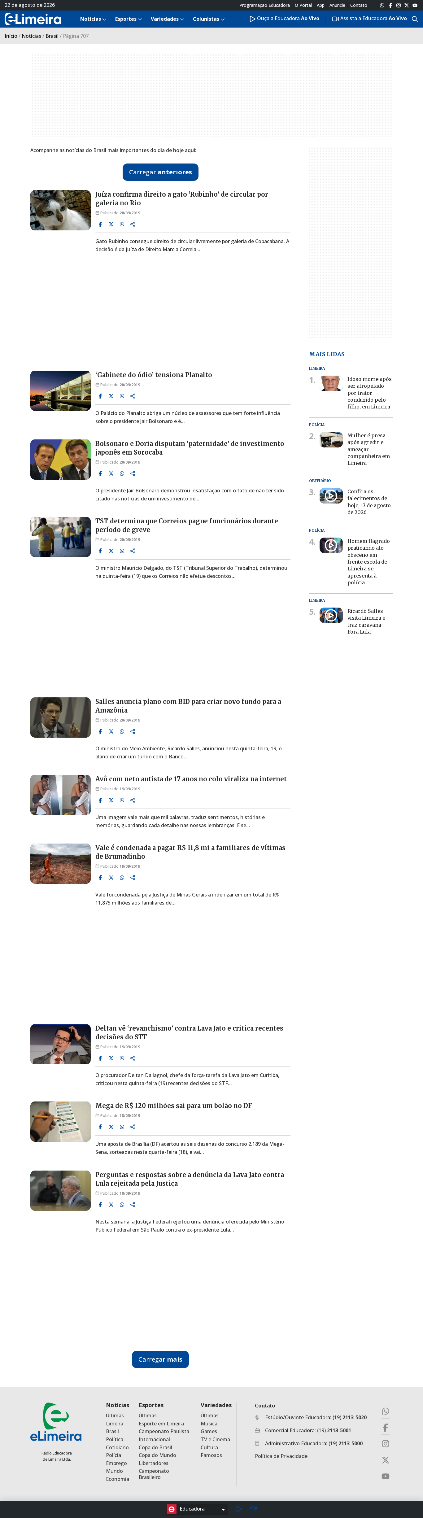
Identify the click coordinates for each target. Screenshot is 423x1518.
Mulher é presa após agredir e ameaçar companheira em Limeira (368, 449)
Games (209, 1431)
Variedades (216, 1405)
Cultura (209, 1447)
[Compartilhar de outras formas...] (132, 224)
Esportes (151, 1405)
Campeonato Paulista (164, 1431)
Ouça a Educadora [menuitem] (287, 18)
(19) (350, 1417)
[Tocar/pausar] (239, 1509)
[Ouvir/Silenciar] (253, 1509)
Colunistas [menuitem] (206, 18)
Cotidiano (117, 1447)
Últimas (115, 1416)
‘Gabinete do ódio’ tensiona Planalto (153, 375)
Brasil (52, 36)
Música (209, 1424)
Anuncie (337, 5)
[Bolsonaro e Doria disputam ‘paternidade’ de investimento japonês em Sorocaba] (60, 459)
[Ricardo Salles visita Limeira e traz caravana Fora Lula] (331, 615)
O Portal (303, 5)
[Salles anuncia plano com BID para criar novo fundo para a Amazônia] (60, 717)
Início (11, 36)
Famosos (211, 1455)
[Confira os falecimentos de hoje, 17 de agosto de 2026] (331, 496)
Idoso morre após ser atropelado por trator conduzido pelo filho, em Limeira (369, 393)
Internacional (154, 1439)
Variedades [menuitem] (165, 18)
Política (114, 1439)
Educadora (192, 1508)
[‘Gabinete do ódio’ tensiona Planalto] (60, 391)
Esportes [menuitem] (126, 18)
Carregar (160, 172)
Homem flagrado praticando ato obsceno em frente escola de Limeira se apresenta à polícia (368, 562)
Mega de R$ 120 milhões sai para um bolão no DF (173, 1106)
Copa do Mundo (157, 1455)
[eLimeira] (55, 1421)
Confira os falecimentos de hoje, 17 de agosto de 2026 (369, 501)
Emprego (116, 1463)
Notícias (31, 36)
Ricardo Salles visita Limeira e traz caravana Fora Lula (366, 621)
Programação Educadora (264, 5)
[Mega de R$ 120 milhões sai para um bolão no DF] (60, 1121)
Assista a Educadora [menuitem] (373, 18)
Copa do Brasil (155, 1447)
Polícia (113, 1455)
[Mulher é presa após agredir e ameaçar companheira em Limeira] (331, 439)
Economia (117, 1479)
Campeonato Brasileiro (154, 1474)
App (321, 5)
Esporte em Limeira (161, 1424)
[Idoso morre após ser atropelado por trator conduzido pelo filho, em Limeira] (331, 383)
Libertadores (153, 1463)
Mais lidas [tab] (327, 354)
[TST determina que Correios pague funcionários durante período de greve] (60, 537)
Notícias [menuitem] (90, 18)
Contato (358, 5)
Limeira (114, 1424)
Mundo (114, 1471)
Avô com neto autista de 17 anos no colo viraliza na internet (191, 779)
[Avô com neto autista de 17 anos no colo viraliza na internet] (60, 795)
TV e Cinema (215, 1439)
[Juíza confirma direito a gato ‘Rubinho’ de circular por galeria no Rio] (60, 210)
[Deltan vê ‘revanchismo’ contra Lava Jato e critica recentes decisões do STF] (60, 1044)
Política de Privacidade (281, 1456)
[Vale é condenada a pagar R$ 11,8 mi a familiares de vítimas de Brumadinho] (60, 864)
